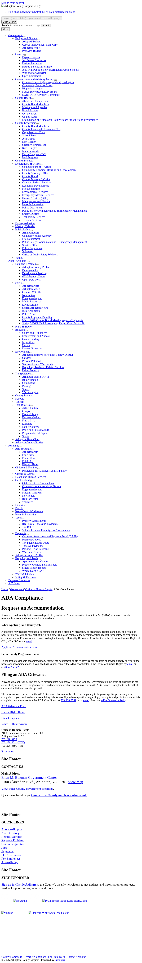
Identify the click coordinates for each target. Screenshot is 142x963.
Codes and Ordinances (34, 332)
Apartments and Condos (35, 561)
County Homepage (11, 956)
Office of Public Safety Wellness (40, 254)
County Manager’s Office (36, 179)
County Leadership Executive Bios (41, 129)
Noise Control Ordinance (29, 511)
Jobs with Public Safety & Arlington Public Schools (50, 69)
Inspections (28, 342)
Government (17, 589)
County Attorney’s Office (36, 173)
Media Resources (31, 301)
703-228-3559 (12, 667)
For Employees (10, 858)
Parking (26, 386)
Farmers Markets (31, 417)
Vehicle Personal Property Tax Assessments (46, 530)
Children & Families (26, 467)
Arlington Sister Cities (27, 439)
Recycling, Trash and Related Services (43, 367)
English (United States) (41, 11)
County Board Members (35, 104)
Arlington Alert (30, 232)
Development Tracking (34, 273)
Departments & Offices (28, 163)
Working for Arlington (34, 72)
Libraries (27, 423)
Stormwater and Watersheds (37, 364)
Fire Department (31, 188)
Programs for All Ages (34, 433)
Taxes (18, 517)
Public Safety (22, 229)
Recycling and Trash (26, 558)
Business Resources (19, 580)
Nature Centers (30, 426)
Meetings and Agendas (34, 107)
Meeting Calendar (25, 226)
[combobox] (31, 18)
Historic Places (30, 464)
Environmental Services (35, 191)
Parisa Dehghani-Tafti (34, 154)
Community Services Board (37, 85)
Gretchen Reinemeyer (34, 144)
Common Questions (13, 844)
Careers (19, 54)
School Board (29, 135)
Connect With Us (31, 292)
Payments (20, 533)
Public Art (27, 461)
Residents (13, 445)
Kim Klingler (29, 148)
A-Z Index (14, 583)
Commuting (28, 382)
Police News (29, 314)
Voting (19, 257)
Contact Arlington (76, 956)
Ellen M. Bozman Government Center (29, 777)
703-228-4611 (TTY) (13, 742)
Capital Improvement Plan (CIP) (39, 44)
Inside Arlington (31, 310)
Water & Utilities (24, 574)
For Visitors (28, 458)
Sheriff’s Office (30, 213)
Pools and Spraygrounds (35, 429)
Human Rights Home (13, 712)
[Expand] (24, 36)
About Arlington (17, 260)
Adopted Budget (31, 41)
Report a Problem (12, 840)
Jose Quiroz (28, 138)
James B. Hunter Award (14, 724)
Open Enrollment (31, 75)
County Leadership (25, 122)
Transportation (23, 373)
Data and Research (25, 263)
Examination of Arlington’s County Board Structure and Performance (60, 119)
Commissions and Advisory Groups (34, 79)
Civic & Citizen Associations (38, 483)
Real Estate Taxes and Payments (39, 523)
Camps (26, 411)
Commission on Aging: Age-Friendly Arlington (48, 82)
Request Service (11, 836)
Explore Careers (31, 57)
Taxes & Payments (32, 545)
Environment (22, 351)
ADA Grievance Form (13, 706)
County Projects (24, 160)
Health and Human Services (30, 476)
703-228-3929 (9, 739)
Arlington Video (31, 288)
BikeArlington (30, 379)
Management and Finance (36, 201)
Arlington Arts (30, 451)
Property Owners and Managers (39, 564)
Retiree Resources (32, 63)
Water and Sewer (31, 552)
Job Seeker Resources (34, 60)
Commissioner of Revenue (36, 166)
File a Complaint (10, 718)
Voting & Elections (25, 577)
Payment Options (31, 539)
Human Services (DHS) (35, 198)
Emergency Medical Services (38, 195)
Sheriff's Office (30, 245)
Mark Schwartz (30, 151)
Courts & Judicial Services (36, 182)
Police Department (32, 207)
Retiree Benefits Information (37, 66)
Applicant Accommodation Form (19, 647)
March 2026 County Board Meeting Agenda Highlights (52, 320)
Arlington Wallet (31, 47)
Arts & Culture (30, 407)
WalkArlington (30, 392)
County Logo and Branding (37, 317)
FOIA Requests (11, 855)
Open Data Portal (31, 279)
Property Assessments (34, 520)
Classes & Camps (24, 473)
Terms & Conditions (35, 956)
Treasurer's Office (32, 220)
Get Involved (29, 113)
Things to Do (22, 404)
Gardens (26, 357)
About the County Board (35, 101)
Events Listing (30, 304)
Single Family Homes (34, 567)
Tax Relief (28, 527)
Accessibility (9, 862)
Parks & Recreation (32, 204)
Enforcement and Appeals (36, 335)
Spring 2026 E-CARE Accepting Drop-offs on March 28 (53, 323)
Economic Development (35, 185)
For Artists (28, 454)
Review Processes (32, 348)
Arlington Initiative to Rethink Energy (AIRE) (47, 354)
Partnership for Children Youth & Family (44, 470)
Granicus (60, 959)
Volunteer (27, 251)
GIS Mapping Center (33, 276)
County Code (29, 116)
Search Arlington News (35, 307)
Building (20, 329)
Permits (26, 345)
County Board (23, 97)
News (18, 282)
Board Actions (30, 110)
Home (4, 589)
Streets (25, 389)
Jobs (4, 847)
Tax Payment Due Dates (35, 542)
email (29, 641)
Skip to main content (12, 2)
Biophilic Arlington (32, 88)
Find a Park (28, 420)
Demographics (30, 270)
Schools (19, 398)
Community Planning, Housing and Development (49, 169)
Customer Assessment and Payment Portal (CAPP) (50, 536)
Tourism (19, 401)
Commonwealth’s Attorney (37, 235)
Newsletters (28, 295)
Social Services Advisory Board (39, 91)
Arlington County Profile (36, 267)
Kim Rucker (29, 141)
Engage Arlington (25, 223)
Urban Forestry (30, 370)
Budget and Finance (26, 38)
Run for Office (30, 498)
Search (5, 25)
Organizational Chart (33, 132)
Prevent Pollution (31, 361)
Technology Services (33, 216)
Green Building (30, 339)
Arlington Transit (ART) (35, 376)
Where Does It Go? (32, 570)
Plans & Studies (24, 326)
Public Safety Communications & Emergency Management (54, 210)
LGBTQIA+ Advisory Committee (41, 94)
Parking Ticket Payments (35, 548)
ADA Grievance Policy (113, 700)
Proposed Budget (31, 50)
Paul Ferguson (30, 157)
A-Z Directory (10, 833)
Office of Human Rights (38, 589)
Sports (25, 436)
